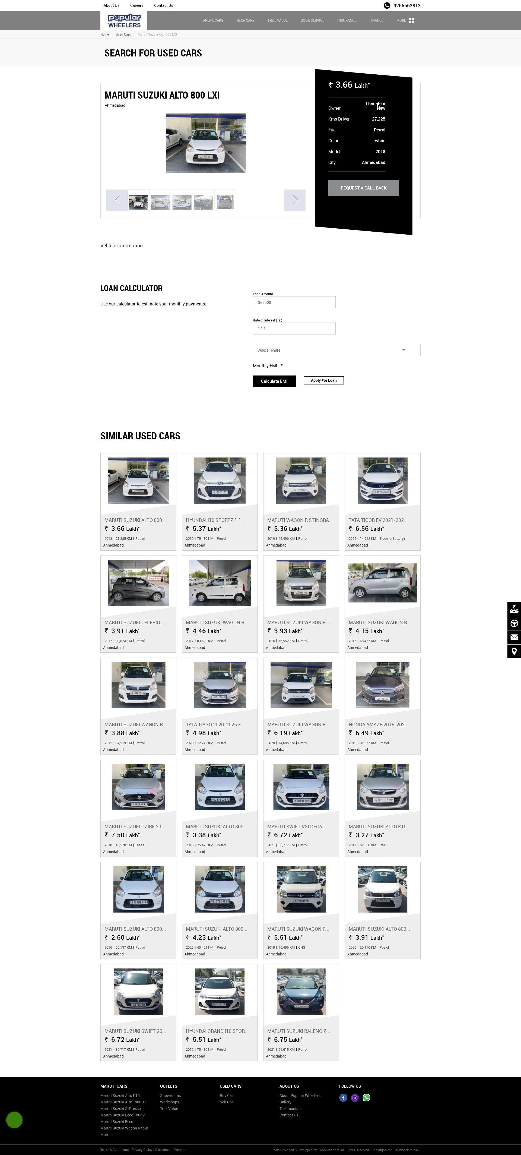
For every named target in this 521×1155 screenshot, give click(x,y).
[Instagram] (355, 1098)
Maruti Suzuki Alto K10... (380, 826)
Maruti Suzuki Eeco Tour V (122, 1115)
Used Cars (123, 34)
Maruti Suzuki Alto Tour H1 (123, 1101)
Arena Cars (213, 20)
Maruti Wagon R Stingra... (300, 520)
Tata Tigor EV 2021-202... (378, 520)
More (401, 20)
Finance (376, 20)
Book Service (312, 20)
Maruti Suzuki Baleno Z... (299, 1031)
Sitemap (179, 1149)
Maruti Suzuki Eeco (116, 1121)
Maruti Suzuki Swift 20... (135, 1031)
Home (104, 34)
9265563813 (407, 5)
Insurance (346, 20)
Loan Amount (263, 294)
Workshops (169, 1101)
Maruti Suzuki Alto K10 (120, 1095)
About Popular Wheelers (299, 1095)
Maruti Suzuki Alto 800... (135, 520)
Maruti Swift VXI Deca (294, 826)
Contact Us (163, 5)
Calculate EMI (274, 381)
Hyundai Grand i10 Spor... (217, 1031)
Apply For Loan (324, 380)
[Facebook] (343, 1098)
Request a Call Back (364, 188)
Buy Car (226, 1095)
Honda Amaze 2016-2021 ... (380, 724)
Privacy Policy (142, 1149)
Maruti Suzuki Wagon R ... (217, 622)
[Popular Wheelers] (123, 20)
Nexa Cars (245, 20)
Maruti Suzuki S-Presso (120, 1108)
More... (106, 1134)
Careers (136, 5)
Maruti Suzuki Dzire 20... (134, 826)
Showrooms (170, 1095)
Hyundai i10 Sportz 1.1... (215, 520)
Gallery (285, 1101)
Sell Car (226, 1101)
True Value (278, 20)
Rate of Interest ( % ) (267, 320)
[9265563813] (367, 1098)
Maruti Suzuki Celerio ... (134, 622)
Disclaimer (162, 1149)
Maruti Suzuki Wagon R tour (124, 1128)
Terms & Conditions (114, 1149)
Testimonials (290, 1108)
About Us (111, 5)
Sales (375, 5)
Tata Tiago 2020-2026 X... (215, 724)
